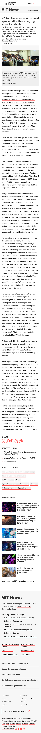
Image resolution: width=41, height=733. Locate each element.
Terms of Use (7, 651)
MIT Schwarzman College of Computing (20, 636)
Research (23, 696)
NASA (18, 480)
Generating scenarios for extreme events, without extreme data (27, 531)
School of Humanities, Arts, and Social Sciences (20, 625)
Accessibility (12, 726)
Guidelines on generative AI (14, 686)
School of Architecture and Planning (19, 618)
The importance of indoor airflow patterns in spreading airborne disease (28, 558)
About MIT (24, 705)
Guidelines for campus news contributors (20, 680)
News (22, 702)
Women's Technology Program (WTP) (19, 458)
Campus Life (6, 702)
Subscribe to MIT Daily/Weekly (15, 663)
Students (34, 484)
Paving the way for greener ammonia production (25, 570)
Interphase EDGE (26, 105)
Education (5, 696)
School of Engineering (13, 621)
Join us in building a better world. (15, 711)
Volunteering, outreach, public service (16, 488)
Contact (32, 724)
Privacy (4, 726)
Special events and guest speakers (15, 484)
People (18, 724)
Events (12, 724)
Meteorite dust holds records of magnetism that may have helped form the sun (26, 519)
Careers (25, 724)
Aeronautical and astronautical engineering (18, 472)
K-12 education (7, 480)
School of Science (11, 633)
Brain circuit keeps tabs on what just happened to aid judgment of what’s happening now (28, 506)
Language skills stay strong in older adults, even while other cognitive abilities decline (28, 545)
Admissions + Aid (27, 699)
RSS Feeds (25, 654)
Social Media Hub (8, 729)
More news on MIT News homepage (17, 581)
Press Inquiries (27, 651)
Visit (3, 724)
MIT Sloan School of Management (18, 630)
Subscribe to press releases (14, 669)
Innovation (5, 699)
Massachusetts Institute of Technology (16, 719)
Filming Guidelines (10, 654)
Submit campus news (11, 674)
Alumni (4, 705)
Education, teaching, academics (14, 476)
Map (7, 724)
